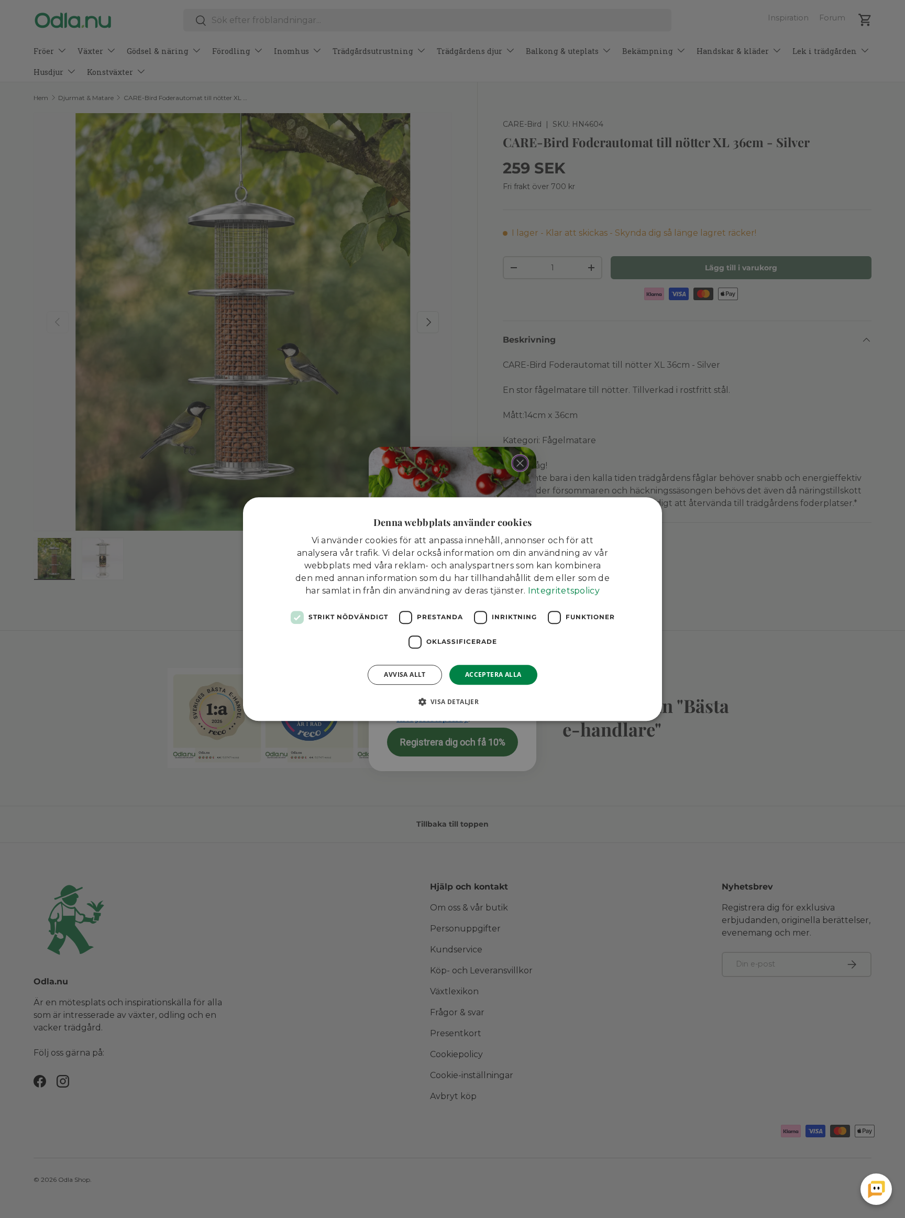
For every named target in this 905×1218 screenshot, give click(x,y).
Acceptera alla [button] (493, 674)
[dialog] (452, 609)
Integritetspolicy (564, 591)
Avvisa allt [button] (404, 674)
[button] (452, 701)
